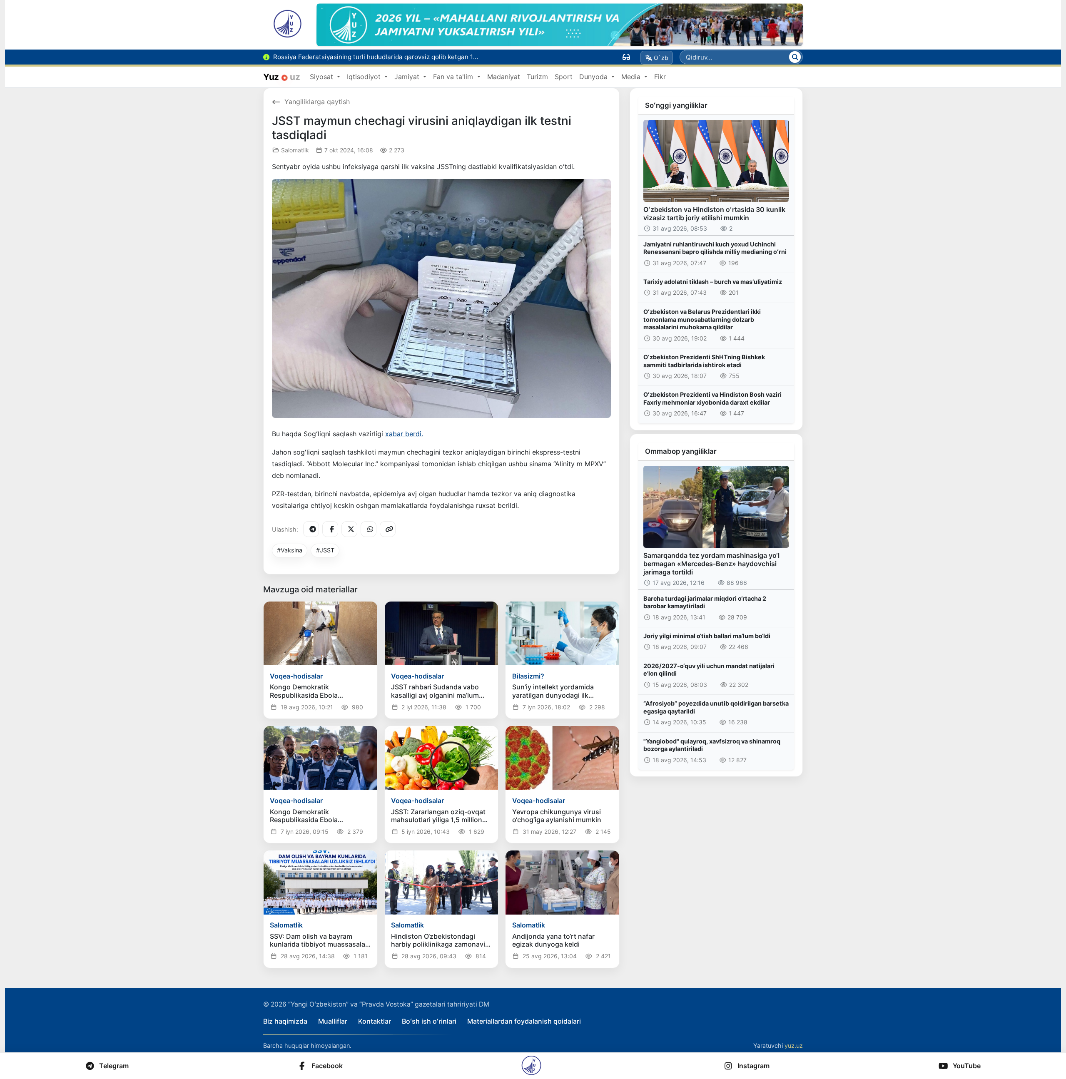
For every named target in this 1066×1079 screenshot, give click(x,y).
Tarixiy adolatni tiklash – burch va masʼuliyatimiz (712, 281)
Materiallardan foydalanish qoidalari (524, 1021)
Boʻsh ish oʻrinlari (429, 1021)
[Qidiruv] (795, 57)
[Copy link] (388, 529)
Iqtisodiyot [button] (365, 76)
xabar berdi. (404, 434)
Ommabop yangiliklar (681, 451)
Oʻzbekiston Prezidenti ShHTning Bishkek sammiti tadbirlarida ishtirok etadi (704, 360)
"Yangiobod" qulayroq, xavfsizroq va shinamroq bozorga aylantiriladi (711, 745)
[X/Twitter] (349, 529)
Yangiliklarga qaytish (317, 101)
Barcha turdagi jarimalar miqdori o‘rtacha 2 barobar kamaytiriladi (704, 602)
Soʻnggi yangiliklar (676, 105)
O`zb (661, 57)
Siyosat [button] (322, 76)
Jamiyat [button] (407, 76)
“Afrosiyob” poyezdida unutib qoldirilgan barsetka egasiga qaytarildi (716, 707)
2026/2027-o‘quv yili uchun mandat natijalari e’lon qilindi (709, 669)
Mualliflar (332, 1021)
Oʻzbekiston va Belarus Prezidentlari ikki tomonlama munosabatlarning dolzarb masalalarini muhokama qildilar (702, 319)
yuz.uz (794, 1045)
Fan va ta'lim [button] (454, 76)
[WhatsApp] (368, 529)
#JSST (325, 550)
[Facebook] (330, 529)
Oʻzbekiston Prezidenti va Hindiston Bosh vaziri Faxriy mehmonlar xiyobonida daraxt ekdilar (712, 398)
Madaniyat (503, 76)
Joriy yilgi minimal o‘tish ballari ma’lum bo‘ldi (706, 635)
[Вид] (626, 57)
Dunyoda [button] (594, 76)
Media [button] (632, 76)
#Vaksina (289, 550)
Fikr (660, 76)
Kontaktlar (374, 1021)
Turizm (537, 76)
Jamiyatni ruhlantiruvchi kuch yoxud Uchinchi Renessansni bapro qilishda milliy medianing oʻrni (715, 248)
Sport (564, 76)
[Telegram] (311, 529)
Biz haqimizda (285, 1021)
